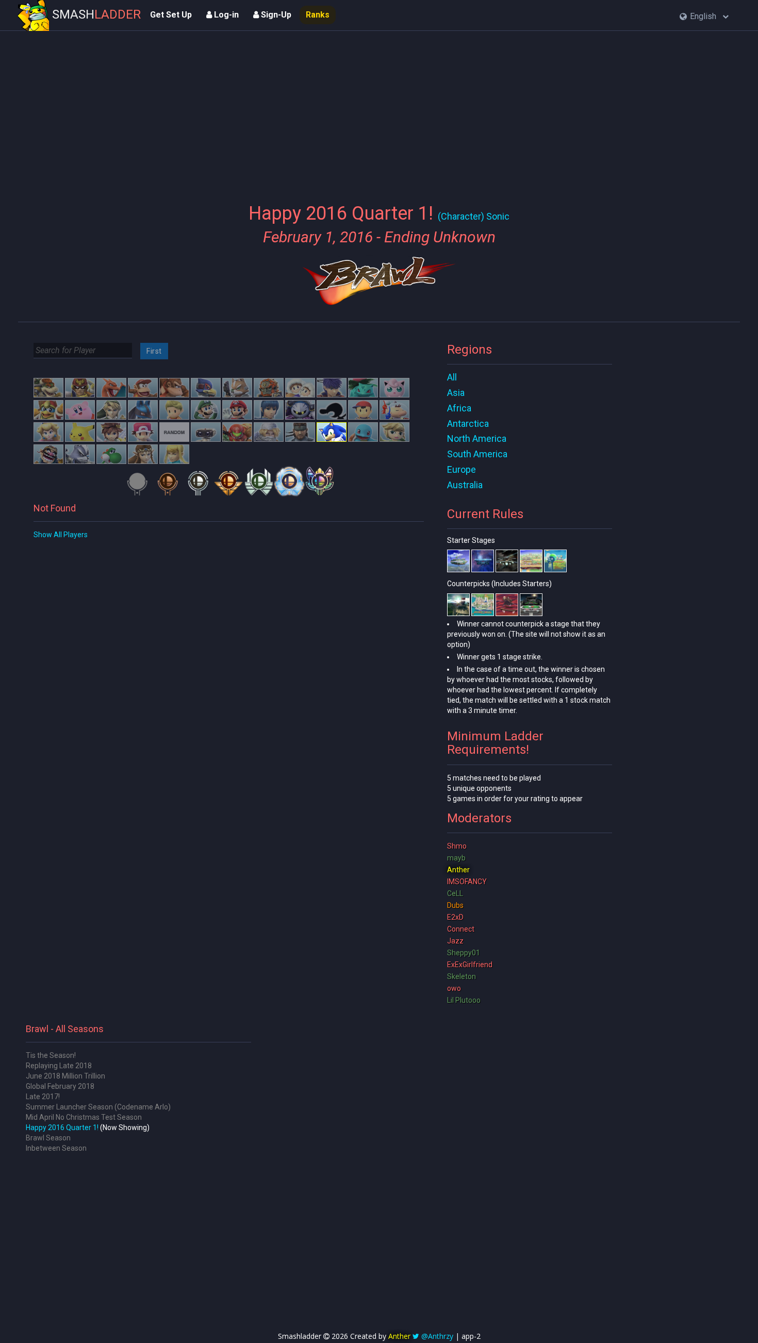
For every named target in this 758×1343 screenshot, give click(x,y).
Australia (465, 484)
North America (476, 438)
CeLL (455, 893)
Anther (458, 870)
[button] (704, 16)
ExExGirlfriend (469, 964)
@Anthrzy (437, 1336)
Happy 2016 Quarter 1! (62, 1127)
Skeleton (461, 976)
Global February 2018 (60, 1086)
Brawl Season (48, 1138)
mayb (456, 858)
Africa (459, 408)
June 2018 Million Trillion (65, 1076)
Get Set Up (171, 15)
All (452, 377)
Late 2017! (43, 1096)
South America (477, 454)
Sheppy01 (463, 953)
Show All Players (61, 534)
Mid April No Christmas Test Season (84, 1117)
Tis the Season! (51, 1055)
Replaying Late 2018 (59, 1066)
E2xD (455, 917)
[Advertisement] (379, 111)
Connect (460, 929)
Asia (456, 392)
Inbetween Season (56, 1148)
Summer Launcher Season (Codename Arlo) (98, 1107)
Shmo (457, 846)
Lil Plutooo (464, 1000)
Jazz (455, 941)
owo (454, 988)
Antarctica (468, 423)
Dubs (455, 905)
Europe (461, 469)
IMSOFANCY (467, 881)
